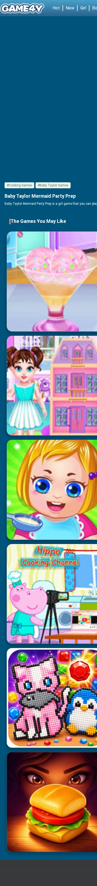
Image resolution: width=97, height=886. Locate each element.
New (70, 8)
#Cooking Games (19, 185)
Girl (83, 8)
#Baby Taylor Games (53, 185)
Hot (56, 8)
